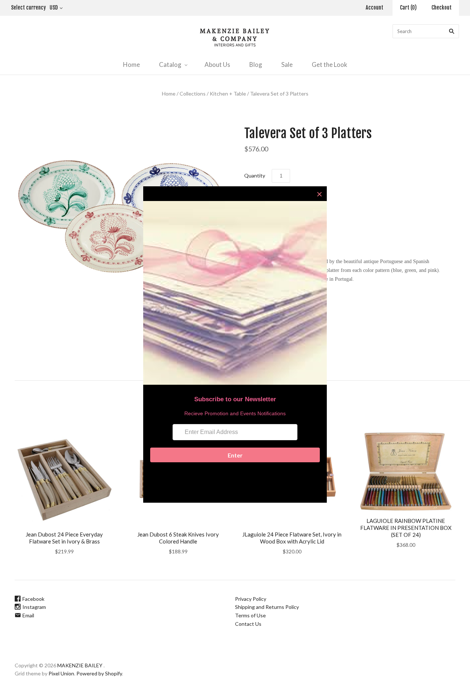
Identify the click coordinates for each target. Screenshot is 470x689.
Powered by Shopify (99, 673)
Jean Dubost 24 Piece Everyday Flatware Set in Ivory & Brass (64, 538)
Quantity (254, 175)
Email (28, 615)
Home (131, 64)
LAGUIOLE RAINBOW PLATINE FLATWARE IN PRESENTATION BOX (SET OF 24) (406, 527)
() (408, 7)
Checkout (441, 7)
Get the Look (329, 64)
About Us (217, 64)
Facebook (33, 599)
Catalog (170, 64)
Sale (287, 64)
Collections (193, 93)
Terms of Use (250, 615)
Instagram (34, 607)
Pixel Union (61, 673)
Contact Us (248, 624)
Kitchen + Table (228, 93)
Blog (255, 64)
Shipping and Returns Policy (267, 607)
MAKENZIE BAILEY (79, 665)
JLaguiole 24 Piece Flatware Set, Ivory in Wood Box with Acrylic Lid (291, 538)
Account (374, 7)
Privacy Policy (250, 599)
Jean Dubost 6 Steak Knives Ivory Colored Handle (178, 538)
